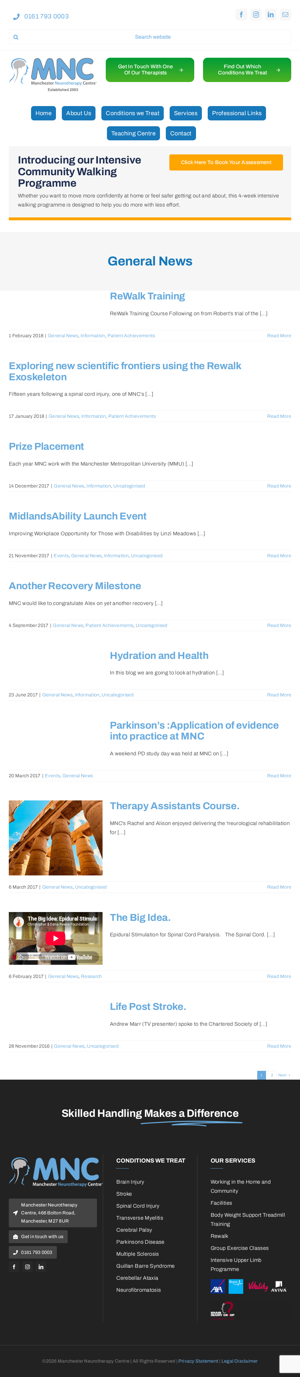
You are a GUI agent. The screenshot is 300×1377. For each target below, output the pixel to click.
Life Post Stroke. (148, 1006)
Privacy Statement (198, 1361)
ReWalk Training (147, 296)
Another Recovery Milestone (75, 585)
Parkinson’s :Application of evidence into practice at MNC (194, 731)
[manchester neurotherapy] (56, 1160)
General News (63, 335)
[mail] (285, 15)
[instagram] (256, 15)
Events (61, 555)
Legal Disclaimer (239, 1361)
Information (93, 335)
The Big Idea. (140, 917)
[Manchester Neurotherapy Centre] (53, 60)
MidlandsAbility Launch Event (77, 516)
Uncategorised (129, 485)
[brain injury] (251, 1302)
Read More (279, 335)
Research (91, 976)
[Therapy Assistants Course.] (56, 837)
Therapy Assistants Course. (174, 805)
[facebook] (241, 15)
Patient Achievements (131, 335)
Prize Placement (46, 446)
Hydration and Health (159, 655)
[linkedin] (271, 15)
